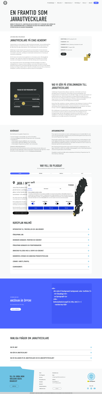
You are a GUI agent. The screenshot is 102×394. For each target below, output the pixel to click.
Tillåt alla (66, 208)
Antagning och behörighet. (35, 151)
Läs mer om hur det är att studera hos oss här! (71, 107)
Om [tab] (60, 188)
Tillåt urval (51, 208)
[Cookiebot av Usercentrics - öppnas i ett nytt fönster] (69, 185)
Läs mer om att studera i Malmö (20, 213)
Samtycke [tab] (30, 188)
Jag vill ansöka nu (15, 309)
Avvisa (36, 208)
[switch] (45, 203)
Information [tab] (46, 188)
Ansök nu (14, 386)
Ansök (96, 2)
